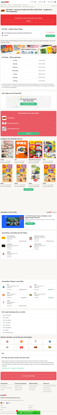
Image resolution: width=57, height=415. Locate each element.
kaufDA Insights (46, 387)
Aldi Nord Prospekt (33, 385)
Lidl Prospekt (32, 389)
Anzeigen (53, 5)
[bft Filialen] (35, 347)
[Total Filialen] (35, 341)
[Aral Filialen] (49, 341)
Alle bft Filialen (50, 35)
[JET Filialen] (49, 347)
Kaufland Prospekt (19, 387)
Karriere (2, 389)
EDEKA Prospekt (18, 385)
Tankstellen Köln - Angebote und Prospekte (13, 368)
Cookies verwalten (33, 409)
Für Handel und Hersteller (6, 387)
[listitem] (7, 152)
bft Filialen (24, 4)
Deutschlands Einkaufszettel (49, 385)
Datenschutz (3, 407)
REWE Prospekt (18, 389)
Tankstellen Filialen (17, 4)
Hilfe (2, 405)
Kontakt (30, 407)
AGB (2, 409)
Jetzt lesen (30, 223)
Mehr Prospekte (28, 189)
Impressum (31, 405)
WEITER (28, 21)
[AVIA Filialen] (21, 347)
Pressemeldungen (47, 391)
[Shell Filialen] (21, 341)
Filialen (9, 4)
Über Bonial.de (4, 385)
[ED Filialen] (7, 341)
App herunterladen (47, 389)
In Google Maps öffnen (28, 104)
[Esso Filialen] (7, 347)
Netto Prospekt (32, 387)
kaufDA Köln (3, 4)
